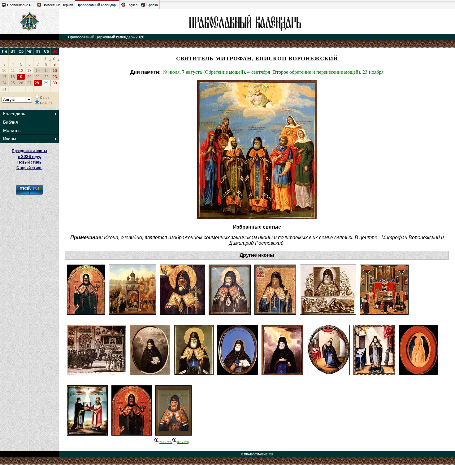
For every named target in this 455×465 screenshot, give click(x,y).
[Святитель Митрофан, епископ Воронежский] (86, 312)
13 (29, 70)
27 (29, 83)
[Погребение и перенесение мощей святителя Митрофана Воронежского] (132, 312)
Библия (10, 122)
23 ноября (373, 71)
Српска (152, 5)
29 (46, 83)
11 (13, 70)
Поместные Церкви (57, 5)
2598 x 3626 (165, 442)
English (132, 5)
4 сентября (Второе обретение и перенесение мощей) (303, 71)
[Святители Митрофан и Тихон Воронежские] (87, 433)
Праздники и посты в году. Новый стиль (29, 157)
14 (38, 70)
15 (46, 70)
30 (55, 83)
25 (13, 83)
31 (4, 89)
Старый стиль (29, 168)
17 (4, 77)
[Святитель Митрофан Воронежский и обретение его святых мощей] (328, 312)
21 (38, 77)
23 (55, 77)
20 (29, 77)
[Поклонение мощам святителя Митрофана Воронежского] (384, 312)
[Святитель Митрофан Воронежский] (182, 312)
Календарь (14, 113)
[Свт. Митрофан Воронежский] (173, 433)
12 (21, 70)
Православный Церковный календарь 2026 (106, 37)
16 (55, 70)
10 (4, 70)
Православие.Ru (20, 5)
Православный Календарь (97, 5)
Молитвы (12, 130)
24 (4, 83)
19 (20, 77)
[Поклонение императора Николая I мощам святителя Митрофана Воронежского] (96, 373)
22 (46, 77)
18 (13, 77)
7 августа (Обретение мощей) (213, 71)
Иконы (9, 138)
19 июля (171, 71)
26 (21, 83)
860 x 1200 (182, 442)
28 (37, 83)
